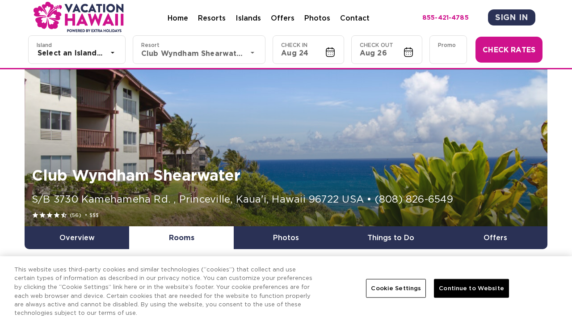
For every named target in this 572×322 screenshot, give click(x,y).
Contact (355, 18)
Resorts (212, 18)
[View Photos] (286, 147)
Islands (248, 18)
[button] (308, 49)
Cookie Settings (396, 288)
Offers (282, 18)
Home (178, 18)
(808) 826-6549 (414, 199)
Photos (317, 18)
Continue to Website (471, 288)
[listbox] (77, 52)
